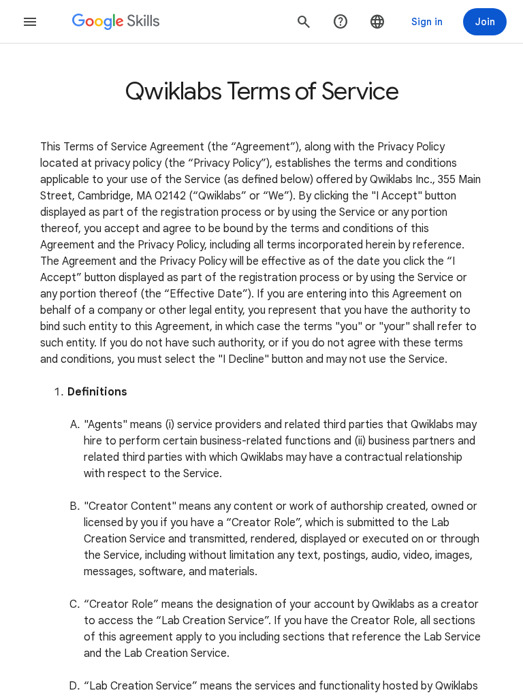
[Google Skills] (116, 21)
